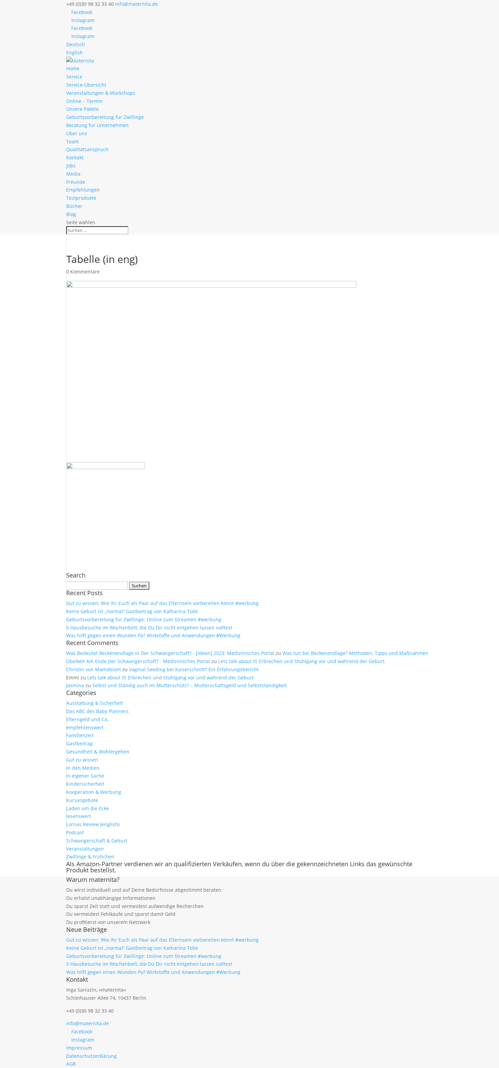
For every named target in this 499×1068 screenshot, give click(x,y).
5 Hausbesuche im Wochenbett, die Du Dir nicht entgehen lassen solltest (149, 627)
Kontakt (75, 157)
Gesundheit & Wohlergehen (97, 751)
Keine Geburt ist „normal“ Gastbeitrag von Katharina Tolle (132, 611)
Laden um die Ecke (87, 808)
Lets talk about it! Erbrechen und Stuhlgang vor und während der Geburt (301, 661)
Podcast (75, 832)
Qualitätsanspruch (87, 149)
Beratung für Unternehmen (97, 125)
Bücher (74, 206)
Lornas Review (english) (92, 824)
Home (72, 68)
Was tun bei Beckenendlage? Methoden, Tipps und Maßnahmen (355, 653)
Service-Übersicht (86, 85)
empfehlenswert (85, 727)
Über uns (76, 133)
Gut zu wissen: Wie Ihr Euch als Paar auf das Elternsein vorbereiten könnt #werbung (162, 603)
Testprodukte (81, 198)
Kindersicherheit (85, 784)
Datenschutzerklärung (91, 1056)
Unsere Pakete (82, 109)
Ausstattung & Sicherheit (94, 703)
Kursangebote (82, 800)
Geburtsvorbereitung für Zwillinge (105, 117)
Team (72, 141)
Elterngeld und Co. (87, 719)
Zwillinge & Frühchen (90, 856)
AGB (71, 1064)
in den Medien (82, 768)
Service (74, 76)
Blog (71, 214)
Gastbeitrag (79, 743)
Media (73, 174)
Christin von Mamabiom (93, 669)
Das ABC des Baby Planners (97, 711)
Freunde (75, 182)
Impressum (79, 1048)
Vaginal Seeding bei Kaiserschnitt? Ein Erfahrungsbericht (194, 669)
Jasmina (75, 685)
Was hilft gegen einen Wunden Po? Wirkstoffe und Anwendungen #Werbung (153, 635)
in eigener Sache (85, 775)
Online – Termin (84, 101)
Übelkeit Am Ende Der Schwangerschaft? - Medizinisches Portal (138, 661)
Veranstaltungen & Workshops (100, 93)
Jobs (71, 165)
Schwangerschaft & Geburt (96, 840)
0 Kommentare (83, 271)
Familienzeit (80, 735)
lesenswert (78, 816)
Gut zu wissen (82, 759)
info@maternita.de (87, 1023)
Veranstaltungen (85, 849)
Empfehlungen (83, 189)
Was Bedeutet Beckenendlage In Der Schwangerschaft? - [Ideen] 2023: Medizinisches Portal (170, 653)
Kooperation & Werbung (93, 792)
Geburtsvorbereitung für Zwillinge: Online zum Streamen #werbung (143, 619)
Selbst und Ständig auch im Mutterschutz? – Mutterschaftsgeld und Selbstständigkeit (189, 685)
